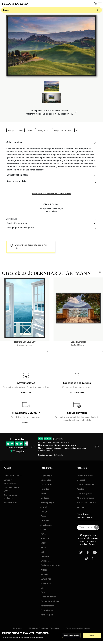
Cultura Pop (46, 579)
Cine (43, 588)
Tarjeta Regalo (47, 476)
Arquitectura (46, 525)
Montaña (44, 575)
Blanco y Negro (47, 503)
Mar (42, 552)
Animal (44, 507)
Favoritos (45, 489)
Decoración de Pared (50, 602)
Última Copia (46, 485)
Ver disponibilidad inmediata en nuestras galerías (51, 194)
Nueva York (46, 584)
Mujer (43, 543)
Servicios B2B (10, 503)
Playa (43, 534)
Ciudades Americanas (50, 566)
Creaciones (46, 561)
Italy (30, 131)
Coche (43, 530)
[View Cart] (95, 3)
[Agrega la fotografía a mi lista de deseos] (48, 351)
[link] (14, 3)
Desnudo (45, 557)
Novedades (46, 480)
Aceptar (91, 635)
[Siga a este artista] (100, 272)
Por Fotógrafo (47, 615)
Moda (43, 494)
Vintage (44, 570)
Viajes (43, 516)
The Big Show (43, 131)
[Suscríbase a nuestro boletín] (96, 527)
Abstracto (45, 539)
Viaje (21, 131)
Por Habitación (47, 606)
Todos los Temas (48, 597)
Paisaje (11, 131)
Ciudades (45, 498)
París (43, 593)
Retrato (44, 548)
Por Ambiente (47, 611)
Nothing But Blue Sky (24, 342)
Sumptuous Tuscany (62, 131)
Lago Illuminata (78, 342)
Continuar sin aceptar (71, 635)
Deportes (45, 521)
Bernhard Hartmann (24, 345)
